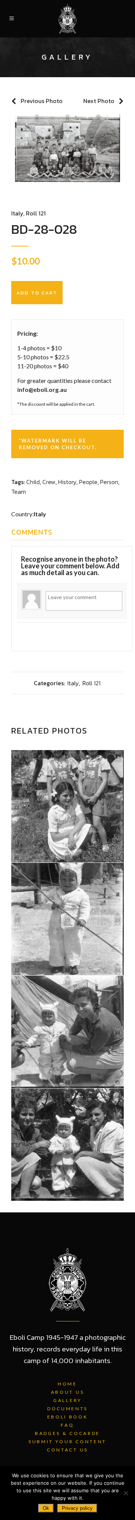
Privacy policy (77, 1508)
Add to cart (36, 292)
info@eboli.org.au (42, 389)
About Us (67, 1392)
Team (18, 491)
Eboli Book (67, 1417)
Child (33, 481)
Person (109, 481)
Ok (46, 1508)
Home (67, 1384)
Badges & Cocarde (67, 1433)
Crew (49, 481)
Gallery (67, 1400)
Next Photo (98, 100)
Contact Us (67, 1450)
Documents (67, 1408)
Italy (17, 213)
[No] (125, 1493)
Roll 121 (36, 213)
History (67, 481)
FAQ (67, 1425)
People (88, 481)
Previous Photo (42, 100)
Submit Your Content (67, 1441)
